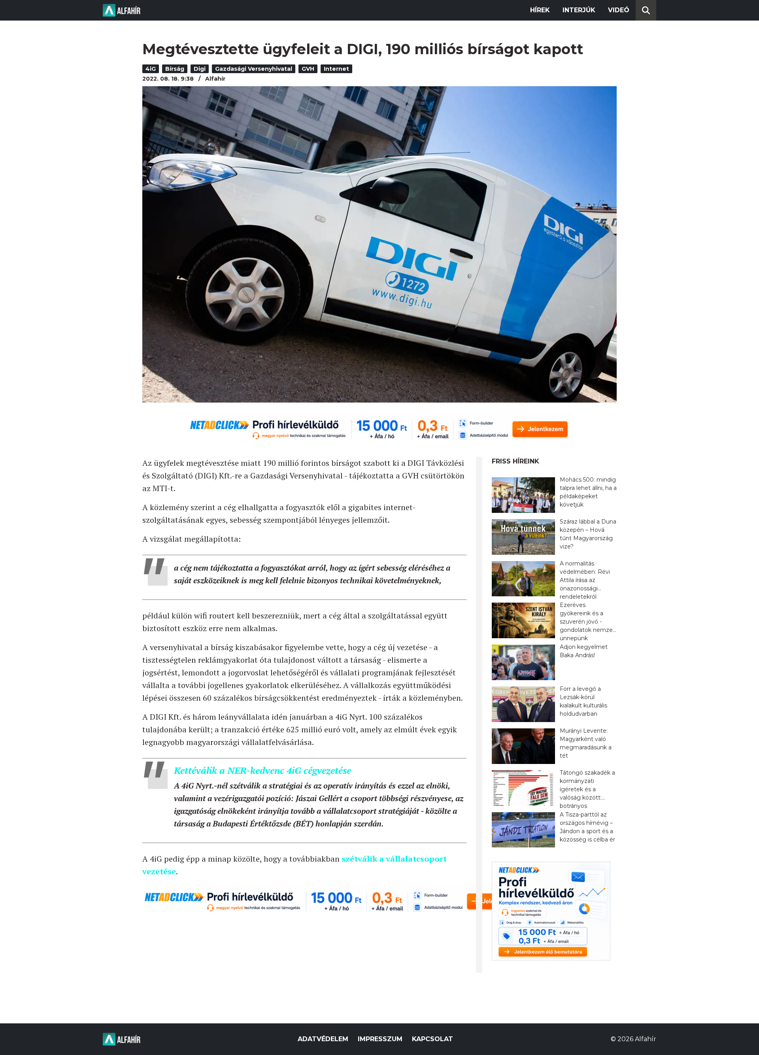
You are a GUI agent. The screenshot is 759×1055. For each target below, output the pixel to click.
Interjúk (579, 10)
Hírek (540, 10)
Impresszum (380, 1039)
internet (336, 68)
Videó (618, 10)
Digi (200, 68)
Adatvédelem (323, 1039)
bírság (174, 68)
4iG (150, 68)
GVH (308, 68)
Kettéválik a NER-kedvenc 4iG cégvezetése (262, 770)
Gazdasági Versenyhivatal (253, 68)
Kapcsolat (432, 1039)
